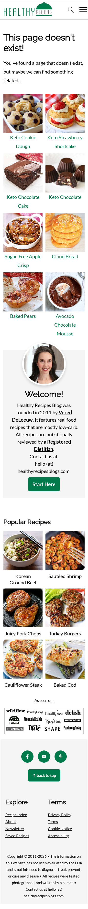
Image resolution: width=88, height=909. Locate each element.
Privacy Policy (59, 814)
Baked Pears (23, 316)
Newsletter (14, 828)
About (10, 821)
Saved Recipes (17, 835)
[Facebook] (27, 756)
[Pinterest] (61, 756)
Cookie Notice (60, 828)
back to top (44, 775)
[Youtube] (44, 756)
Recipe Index (16, 814)
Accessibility (58, 835)
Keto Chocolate (65, 197)
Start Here (44, 484)
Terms (53, 821)
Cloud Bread (65, 256)
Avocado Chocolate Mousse (65, 324)
